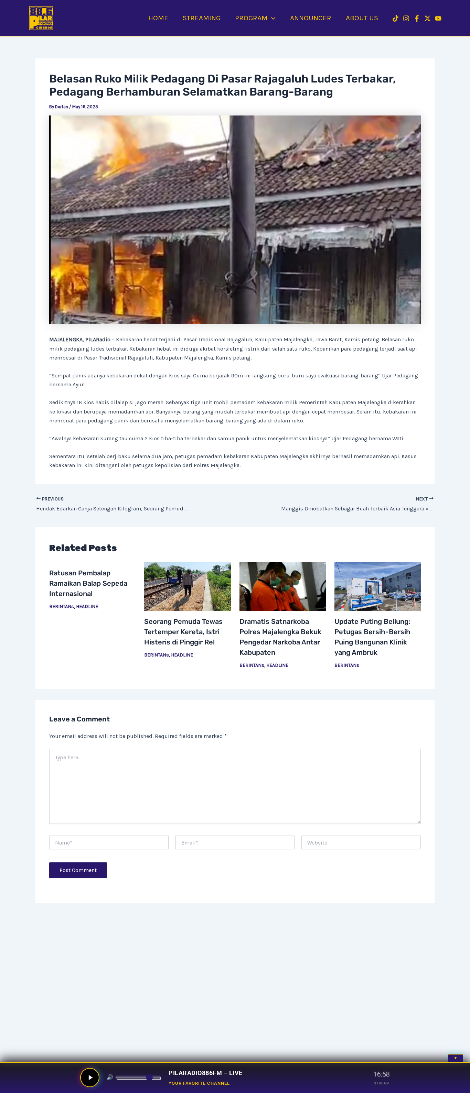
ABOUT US (362, 18)
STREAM (382, 1083)
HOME (158, 18)
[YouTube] (438, 18)
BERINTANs (61, 606)
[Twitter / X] (427, 18)
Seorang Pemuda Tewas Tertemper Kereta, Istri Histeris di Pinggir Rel (183, 631)
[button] (272, 18)
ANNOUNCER (310, 18)
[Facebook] (417, 18)
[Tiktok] (395, 18)
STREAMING (202, 18)
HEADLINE (87, 606)
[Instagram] (406, 18)
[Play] (89, 1077)
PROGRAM (251, 18)
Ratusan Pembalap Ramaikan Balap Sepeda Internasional (88, 583)
